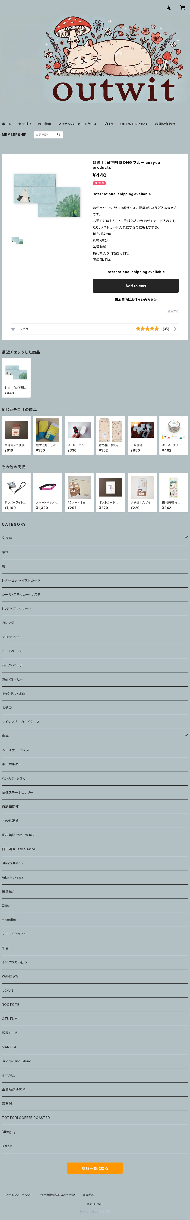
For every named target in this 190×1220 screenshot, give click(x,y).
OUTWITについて (134, 124)
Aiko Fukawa (12, 877)
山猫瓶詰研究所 (14, 1089)
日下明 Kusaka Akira (18, 849)
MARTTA (9, 1047)
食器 (5, 736)
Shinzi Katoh (12, 863)
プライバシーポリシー (19, 1195)
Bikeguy (9, 1132)
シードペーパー (13, 651)
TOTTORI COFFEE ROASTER (26, 1118)
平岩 (5, 948)
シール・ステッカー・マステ (21, 594)
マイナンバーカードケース (77, 124)
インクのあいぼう (14, 962)
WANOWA (10, 976)
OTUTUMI (10, 1019)
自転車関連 (10, 807)
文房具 (7, 538)
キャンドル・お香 (13, 693)
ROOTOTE (10, 1005)
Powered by (90, 1211)
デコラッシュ (11, 637)
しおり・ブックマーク (17, 609)
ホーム (7, 124)
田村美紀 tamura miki (19, 835)
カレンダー (10, 623)
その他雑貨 (10, 821)
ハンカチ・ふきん (13, 778)
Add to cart (135, 285)
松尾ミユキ (10, 1033)
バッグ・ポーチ (12, 665)
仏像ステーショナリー (18, 792)
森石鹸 (7, 1103)
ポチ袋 (7, 708)
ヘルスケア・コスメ (15, 750)
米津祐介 (9, 891)
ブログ (108, 124)
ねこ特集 (44, 124)
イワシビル (9, 1075)
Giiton (7, 906)
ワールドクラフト (14, 934)
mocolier (9, 920)
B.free (7, 1146)
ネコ (5, 552)
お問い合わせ (165, 124)
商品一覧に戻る (95, 1168)
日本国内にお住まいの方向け (136, 300)
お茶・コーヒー (13, 679)
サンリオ (8, 990)
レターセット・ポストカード (21, 580)
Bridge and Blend (17, 1061)
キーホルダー (12, 764)
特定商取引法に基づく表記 (57, 1195)
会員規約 (88, 1195)
